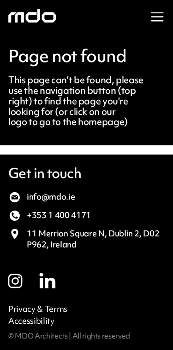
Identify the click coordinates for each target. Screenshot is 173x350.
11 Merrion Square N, (93, 239)
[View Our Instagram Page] (23, 277)
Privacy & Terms (37, 309)
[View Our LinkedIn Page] (56, 277)
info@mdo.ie (51, 196)
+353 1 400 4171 (59, 215)
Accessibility (31, 321)
